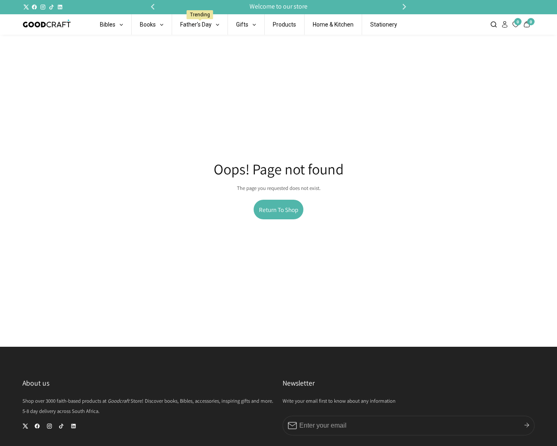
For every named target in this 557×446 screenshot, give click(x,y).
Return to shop (278, 209)
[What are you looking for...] (494, 24)
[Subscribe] (527, 425)
